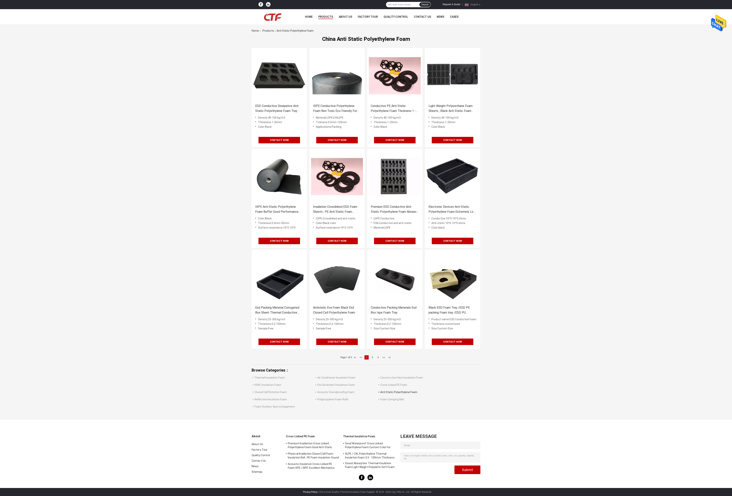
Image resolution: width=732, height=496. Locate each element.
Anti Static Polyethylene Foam (398, 392)
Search (425, 4)
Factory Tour (368, 16)
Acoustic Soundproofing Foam (335, 392)
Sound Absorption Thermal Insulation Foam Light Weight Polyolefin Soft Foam (370, 465)
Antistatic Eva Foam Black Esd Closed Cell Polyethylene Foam (334, 310)
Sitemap (257, 471)
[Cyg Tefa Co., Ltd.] (273, 16)
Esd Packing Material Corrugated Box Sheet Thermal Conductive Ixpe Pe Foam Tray (277, 310)
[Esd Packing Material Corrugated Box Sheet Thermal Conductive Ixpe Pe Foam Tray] (279, 277)
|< (355, 357)
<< (361, 357)
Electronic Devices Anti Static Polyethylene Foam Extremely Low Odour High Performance (452, 209)
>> (383, 357)
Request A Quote (451, 4)
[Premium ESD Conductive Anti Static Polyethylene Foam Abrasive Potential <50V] (395, 176)
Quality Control (396, 16)
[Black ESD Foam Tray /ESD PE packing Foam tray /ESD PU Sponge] (452, 277)
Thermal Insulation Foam (269, 377)
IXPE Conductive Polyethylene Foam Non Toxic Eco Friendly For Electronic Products (335, 108)
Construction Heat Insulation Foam (401, 377)
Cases (454, 16)
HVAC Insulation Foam (267, 384)
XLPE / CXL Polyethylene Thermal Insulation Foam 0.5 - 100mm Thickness (370, 455)
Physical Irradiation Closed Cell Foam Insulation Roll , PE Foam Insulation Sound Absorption (313, 456)
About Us (345, 16)
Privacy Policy (310, 492)
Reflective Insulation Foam (270, 399)
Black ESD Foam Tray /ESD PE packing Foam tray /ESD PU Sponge (449, 310)
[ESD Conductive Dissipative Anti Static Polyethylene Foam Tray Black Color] (279, 76)
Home (309, 16)
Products (325, 16)
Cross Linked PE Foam (393, 384)
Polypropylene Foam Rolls (332, 399)
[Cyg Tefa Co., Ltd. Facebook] (260, 4)
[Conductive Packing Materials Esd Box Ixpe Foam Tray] (395, 277)
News (440, 16)
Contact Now (279, 140)
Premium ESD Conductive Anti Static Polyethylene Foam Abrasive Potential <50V (394, 209)
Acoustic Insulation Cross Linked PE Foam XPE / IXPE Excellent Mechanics (311, 465)
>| (389, 357)
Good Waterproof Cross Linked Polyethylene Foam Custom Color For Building (368, 446)
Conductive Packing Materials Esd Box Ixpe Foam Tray (394, 310)
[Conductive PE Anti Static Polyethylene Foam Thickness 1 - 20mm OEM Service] (395, 76)
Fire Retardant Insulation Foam (336, 384)
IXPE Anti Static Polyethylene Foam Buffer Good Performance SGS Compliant (277, 209)
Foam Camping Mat (392, 399)
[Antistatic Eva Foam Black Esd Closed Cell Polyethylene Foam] (337, 277)
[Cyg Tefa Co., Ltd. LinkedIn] (268, 4)
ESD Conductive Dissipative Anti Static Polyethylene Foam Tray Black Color (277, 108)
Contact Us (422, 16)
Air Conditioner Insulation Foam (336, 377)
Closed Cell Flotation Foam (270, 392)
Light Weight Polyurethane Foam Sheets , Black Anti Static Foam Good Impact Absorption (451, 108)
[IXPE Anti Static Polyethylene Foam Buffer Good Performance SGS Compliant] (279, 176)
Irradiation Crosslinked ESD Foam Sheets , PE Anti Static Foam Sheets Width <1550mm (335, 209)
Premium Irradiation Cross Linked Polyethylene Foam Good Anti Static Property (310, 446)
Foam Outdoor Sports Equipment (274, 406)
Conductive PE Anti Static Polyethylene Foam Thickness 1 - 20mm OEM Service (393, 108)
